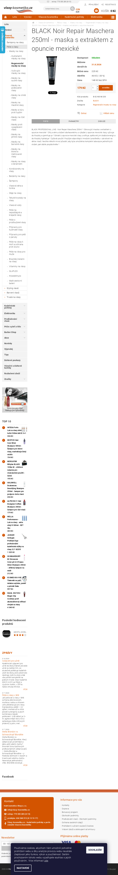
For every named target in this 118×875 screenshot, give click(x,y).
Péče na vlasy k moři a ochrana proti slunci (16, 244)
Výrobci (28, 17)
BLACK (96, 101)
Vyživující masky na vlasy (18, 72)
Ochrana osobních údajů (72, 822)
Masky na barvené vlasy (17, 143)
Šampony (13, 181)
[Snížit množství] (97, 89)
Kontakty (65, 805)
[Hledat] (72, 8)
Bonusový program (70, 812)
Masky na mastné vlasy (17, 103)
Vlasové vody (15, 205)
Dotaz (84, 113)
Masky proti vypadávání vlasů (16, 127)
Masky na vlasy (16, 51)
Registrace (110, 5)
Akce (6, 338)
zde (46, 860)
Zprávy (7, 652)
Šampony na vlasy (15, 42)
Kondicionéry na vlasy (16, 170)
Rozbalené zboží (12, 373)
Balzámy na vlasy (17, 176)
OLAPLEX (13, 271)
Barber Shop (10, 332)
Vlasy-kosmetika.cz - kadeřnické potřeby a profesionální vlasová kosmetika (28, 823)
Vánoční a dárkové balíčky (13, 367)
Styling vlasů (13, 288)
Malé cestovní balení (15, 282)
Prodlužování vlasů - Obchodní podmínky (79, 819)
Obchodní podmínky (70, 815)
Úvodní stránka (5, 17)
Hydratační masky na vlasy (18, 57)
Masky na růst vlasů (18, 118)
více (25, 689)
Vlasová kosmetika (48, 17)
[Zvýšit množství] (97, 86)
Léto (15, 17)
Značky (7, 379)
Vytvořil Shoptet (109, 869)
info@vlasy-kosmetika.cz (18, 810)
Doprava (65, 809)
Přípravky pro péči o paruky (17, 235)
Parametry (74, 121)
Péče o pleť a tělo (12, 326)
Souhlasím (95, 850)
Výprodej (8, 349)
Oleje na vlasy (15, 193)
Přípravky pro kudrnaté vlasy (16, 228)
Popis (45, 121)
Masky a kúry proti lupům (17, 111)
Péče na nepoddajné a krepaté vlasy (15, 212)
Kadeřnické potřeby (74, 17)
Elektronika (96, 17)
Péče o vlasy (12, 47)
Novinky (8, 343)
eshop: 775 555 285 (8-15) (18, 814)
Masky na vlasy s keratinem (18, 162)
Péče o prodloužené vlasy (17, 221)
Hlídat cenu (108, 113)
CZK (78, 9)
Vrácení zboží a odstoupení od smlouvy (78, 829)
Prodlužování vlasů (10, 320)
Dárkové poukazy (12, 360)
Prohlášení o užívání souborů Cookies (78, 826)
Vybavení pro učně (10, 661)
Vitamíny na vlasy (17, 266)
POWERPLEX (15, 276)
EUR (77, 12)
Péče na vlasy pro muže (17, 253)
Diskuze (101, 121)
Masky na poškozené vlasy (16, 88)
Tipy (6, 354)
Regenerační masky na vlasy (18, 64)
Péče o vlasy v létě (10, 695)
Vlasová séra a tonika (16, 187)
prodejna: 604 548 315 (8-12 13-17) (22, 818)
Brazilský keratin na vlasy (16, 260)
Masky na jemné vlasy (16, 135)
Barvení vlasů (13, 293)
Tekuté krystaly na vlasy (17, 199)
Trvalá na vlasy (14, 297)
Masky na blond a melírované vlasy (16, 153)
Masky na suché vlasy (16, 79)
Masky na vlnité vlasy (18, 96)
